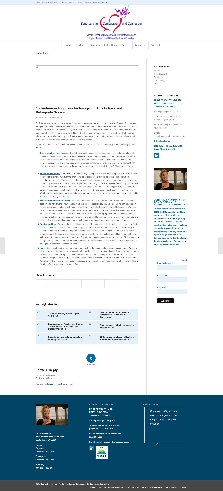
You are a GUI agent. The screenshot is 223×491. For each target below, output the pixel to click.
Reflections (42, 53)
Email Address (165, 263)
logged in (51, 383)
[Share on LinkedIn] (87, 284)
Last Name (162, 287)
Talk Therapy (160, 80)
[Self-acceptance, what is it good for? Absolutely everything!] (2, 245)
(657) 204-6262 (47, 2)
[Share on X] (53, 284)
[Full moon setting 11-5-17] (87, 85)
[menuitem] (68, 45)
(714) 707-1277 (78, 2)
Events (157, 70)
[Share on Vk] (110, 284)
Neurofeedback (160, 73)
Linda (65, 117)
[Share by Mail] (133, 284)
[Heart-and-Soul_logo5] (111, 23)
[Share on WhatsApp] (64, 284)
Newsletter (55, 117)
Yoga (156, 83)
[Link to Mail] (185, 2)
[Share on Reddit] (121, 284)
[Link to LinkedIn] (180, 2)
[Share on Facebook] (41, 284)
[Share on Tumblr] (98, 284)
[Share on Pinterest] (75, 284)
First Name (162, 275)
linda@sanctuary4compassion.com (169, 136)
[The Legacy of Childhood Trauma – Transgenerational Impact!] (220, 245)
